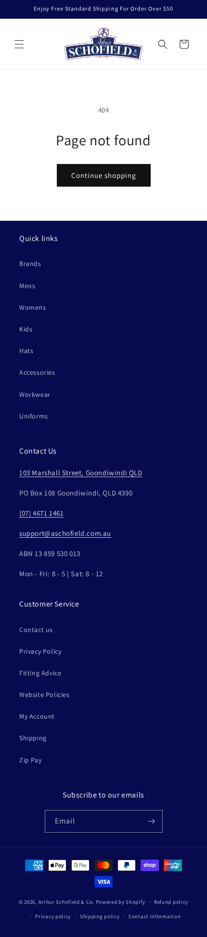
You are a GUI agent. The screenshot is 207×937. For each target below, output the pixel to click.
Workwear (35, 394)
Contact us (36, 629)
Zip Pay (30, 760)
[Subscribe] (151, 821)
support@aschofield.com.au (65, 533)
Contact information (155, 916)
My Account (37, 716)
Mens (27, 285)
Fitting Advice (40, 673)
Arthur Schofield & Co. (66, 901)
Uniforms (33, 416)
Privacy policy (53, 916)
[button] (19, 44)
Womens (32, 307)
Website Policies (44, 694)
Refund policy (171, 902)
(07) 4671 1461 (41, 513)
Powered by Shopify (120, 901)
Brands (30, 263)
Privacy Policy (40, 651)
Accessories (37, 372)
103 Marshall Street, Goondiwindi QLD (80, 472)
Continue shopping (103, 175)
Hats (26, 350)
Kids (25, 329)
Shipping (33, 738)
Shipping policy (100, 916)
